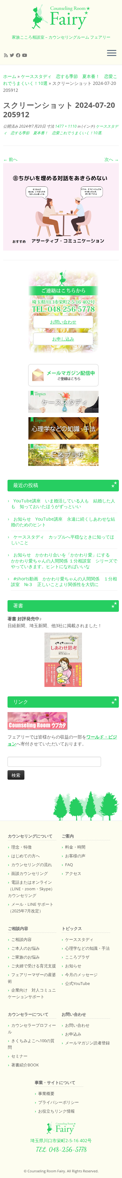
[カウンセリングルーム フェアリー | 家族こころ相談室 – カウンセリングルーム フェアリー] (61, 17)
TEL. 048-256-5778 (61, 1149)
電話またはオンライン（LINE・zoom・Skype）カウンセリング (31, 888)
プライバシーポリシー (58, 1102)
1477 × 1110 (65, 126)
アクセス (73, 873)
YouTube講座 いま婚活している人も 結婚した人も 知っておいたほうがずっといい (63, 503)
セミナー (19, 1056)
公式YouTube (77, 983)
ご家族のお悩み (25, 957)
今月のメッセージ (81, 974)
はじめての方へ (25, 856)
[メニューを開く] (111, 53)
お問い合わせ (63, 322)
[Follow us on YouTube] (25, 55)
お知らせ (73, 966)
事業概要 (46, 1093)
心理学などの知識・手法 (87, 948)
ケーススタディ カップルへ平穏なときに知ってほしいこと (62, 539)
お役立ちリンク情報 (56, 1111)
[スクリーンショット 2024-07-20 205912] (61, 206)
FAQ (69, 864)
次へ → (111, 159)
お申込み (73, 1034)
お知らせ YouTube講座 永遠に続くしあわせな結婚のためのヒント (63, 522)
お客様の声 (75, 856)
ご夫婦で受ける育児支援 (33, 966)
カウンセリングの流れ (31, 864)
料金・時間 (75, 847)
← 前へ (10, 159)
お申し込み (63, 339)
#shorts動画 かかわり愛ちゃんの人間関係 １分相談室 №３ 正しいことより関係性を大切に (64, 581)
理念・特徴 (21, 847)
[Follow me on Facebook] (19, 55)
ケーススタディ (79, 939)
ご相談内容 (21, 939)
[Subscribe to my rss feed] (7, 55)
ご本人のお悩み (25, 948)
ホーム (9, 76)
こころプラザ (77, 957)
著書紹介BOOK (25, 1065)
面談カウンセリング (29, 873)
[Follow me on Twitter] (13, 55)
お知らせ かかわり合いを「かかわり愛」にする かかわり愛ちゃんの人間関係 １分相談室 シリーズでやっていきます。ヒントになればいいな (64, 560)
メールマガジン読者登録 (87, 1043)
